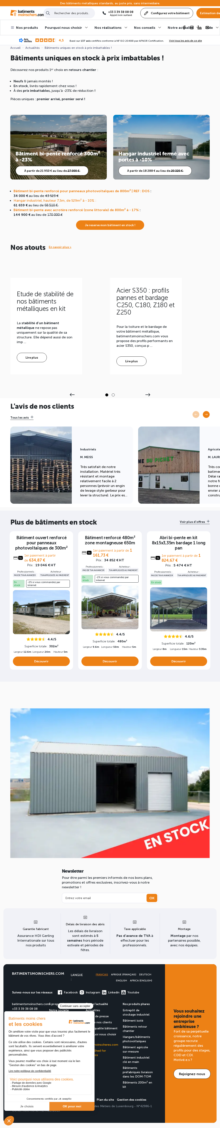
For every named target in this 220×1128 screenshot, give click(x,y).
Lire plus (32, 357)
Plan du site (105, 1099)
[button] (206, 414)
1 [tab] (107, 395)
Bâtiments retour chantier (135, 1029)
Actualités (93, 1010)
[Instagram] (192, 27)
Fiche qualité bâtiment (102, 1028)
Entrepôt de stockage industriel (136, 1012)
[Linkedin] (199, 27)
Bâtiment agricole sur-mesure (135, 1049)
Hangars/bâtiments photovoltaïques (136, 1039)
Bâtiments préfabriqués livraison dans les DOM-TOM (138, 1072)
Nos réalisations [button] (108, 27)
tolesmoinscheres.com (102, 1044)
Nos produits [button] (27, 27)
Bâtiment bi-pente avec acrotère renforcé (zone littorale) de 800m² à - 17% (76, 210)
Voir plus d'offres (192, 521)
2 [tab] (113, 395)
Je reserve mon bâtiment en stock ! (110, 225)
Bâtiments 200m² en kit (137, 1084)
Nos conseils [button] (144, 27)
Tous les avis (19, 417)
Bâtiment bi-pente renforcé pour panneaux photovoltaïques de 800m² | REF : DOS (82, 191)
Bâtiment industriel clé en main (136, 1060)
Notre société (59, 1010)
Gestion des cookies (131, 1099)
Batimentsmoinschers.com (38, 973)
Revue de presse (97, 1016)
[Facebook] (184, 27)
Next (147, 394)
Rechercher (48, 13)
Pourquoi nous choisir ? (101, 1036)
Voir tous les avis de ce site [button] (185, 40)
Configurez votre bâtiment (170, 13)
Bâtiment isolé (133, 1020)
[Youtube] (207, 27)
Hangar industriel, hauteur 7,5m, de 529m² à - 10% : (55, 200)
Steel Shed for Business (96, 1053)
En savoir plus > (60, 247)
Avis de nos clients (99, 1022)
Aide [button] (209, 27)
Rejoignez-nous (192, 1074)
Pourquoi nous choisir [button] (63, 27)
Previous (72, 394)
